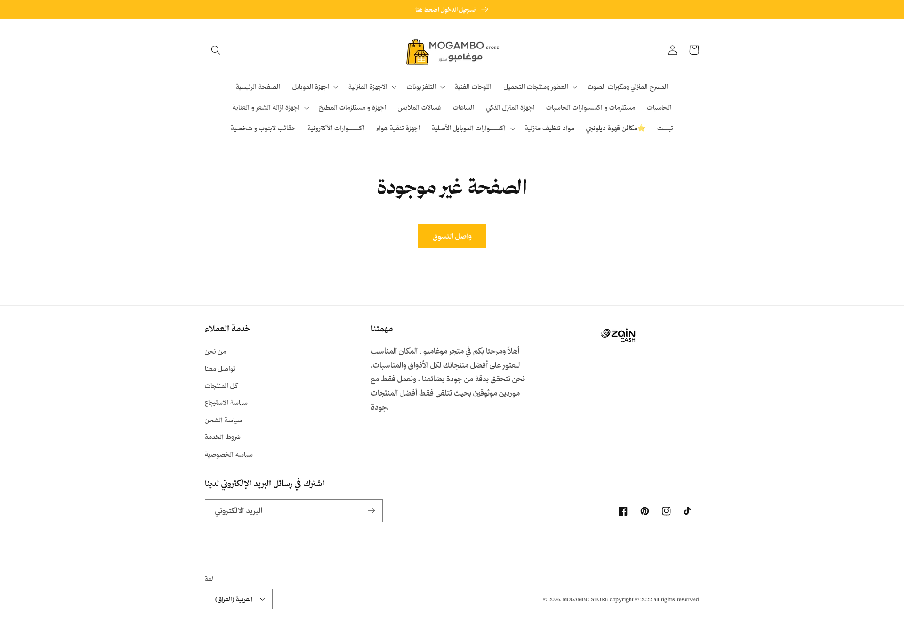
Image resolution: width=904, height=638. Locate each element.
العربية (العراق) (234, 599)
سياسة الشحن (223, 419)
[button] (215, 50)
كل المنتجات (221, 385)
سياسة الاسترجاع (226, 402)
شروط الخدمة (223, 436)
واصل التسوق (452, 236)
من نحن (215, 351)
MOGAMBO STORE (585, 599)
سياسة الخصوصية (229, 454)
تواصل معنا (220, 368)
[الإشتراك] (371, 510)
